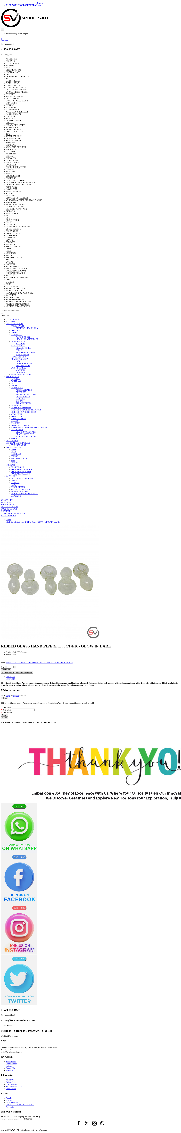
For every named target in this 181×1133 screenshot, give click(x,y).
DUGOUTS (16, 385)
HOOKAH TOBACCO (20, 474)
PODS (13, 485)
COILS (14, 480)
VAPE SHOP (11, 476)
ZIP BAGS (15, 438)
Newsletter (10, 1107)
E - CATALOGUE (13, 319)
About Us (10, 1080)
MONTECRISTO (18, 346)
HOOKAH (10, 465)
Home (8, 520)
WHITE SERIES (22, 355)
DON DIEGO (16, 330)
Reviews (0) (10, 679)
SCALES (14, 421)
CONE (13, 449)
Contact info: (6, 1048)
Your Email (6, 710)
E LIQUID (15, 483)
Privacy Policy (11, 1084)
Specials (9, 1100)
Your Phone (7, 712)
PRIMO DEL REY (18, 357)
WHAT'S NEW (12, 441)
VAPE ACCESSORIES (20, 489)
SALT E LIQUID (18, 487)
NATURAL (20, 344)
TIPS (13, 461)
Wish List (9, 1070)
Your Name (6, 707)
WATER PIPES (17, 430)
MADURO (20, 370)
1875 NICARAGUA (24, 363)
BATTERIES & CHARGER (22, 478)
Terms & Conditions (14, 1086)
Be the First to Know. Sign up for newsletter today (20, 1116)
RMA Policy (11, 1089)
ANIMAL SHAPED (24, 390)
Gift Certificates (12, 1102)
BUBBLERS (21, 392)
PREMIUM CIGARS (14, 324)
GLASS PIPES (17, 388)
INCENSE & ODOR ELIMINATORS (26, 410)
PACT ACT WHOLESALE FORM (21, 5)
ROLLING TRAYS (19, 458)
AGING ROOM (17, 326)
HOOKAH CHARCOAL (21, 472)
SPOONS (20, 401)
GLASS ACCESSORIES (21, 408)
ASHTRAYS (16, 381)
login (8, 696)
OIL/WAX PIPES (23, 396)
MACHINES (16, 454)
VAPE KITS (16, 496)
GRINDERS (16, 405)
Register (40, 3)
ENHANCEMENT (18, 445)
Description (10, 677)
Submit (4, 715)
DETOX (14, 383)
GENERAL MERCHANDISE (18, 443)
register (16, 696)
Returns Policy (11, 1082)
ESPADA (20, 350)
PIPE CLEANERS (18, 419)
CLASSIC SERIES (23, 348)
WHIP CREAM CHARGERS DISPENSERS (29, 427)
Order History (11, 1064)
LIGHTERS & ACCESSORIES (23, 412)
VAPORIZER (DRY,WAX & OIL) (24, 494)
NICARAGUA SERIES (25, 352)
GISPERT (15, 332)
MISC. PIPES (16, 414)
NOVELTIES (16, 416)
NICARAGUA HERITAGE (27, 339)
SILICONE (20, 399)
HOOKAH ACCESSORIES (22, 469)
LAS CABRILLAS (18, 341)
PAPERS (14, 456)
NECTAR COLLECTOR (26, 394)
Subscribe (28, 1119)
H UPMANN (16, 335)
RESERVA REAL (23, 366)
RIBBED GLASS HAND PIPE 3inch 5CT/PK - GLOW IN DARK (33, 522)
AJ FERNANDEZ (23, 337)
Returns (9, 1066)
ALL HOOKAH (17, 467)
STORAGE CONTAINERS (22, 425)
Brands (8, 1098)
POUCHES (10, 321)
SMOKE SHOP (12, 377)
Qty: (2, 667)
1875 (18, 361)
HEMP (13, 452)
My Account (11, 1062)
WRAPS (14, 463)
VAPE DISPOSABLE (20, 491)
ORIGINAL (20, 372)
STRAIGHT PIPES (23, 403)
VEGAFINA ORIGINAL (21, 374)
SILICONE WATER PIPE (26, 436)
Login (39, 5)
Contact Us (10, 1068)
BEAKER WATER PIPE (26, 432)
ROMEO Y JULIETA (19, 359)
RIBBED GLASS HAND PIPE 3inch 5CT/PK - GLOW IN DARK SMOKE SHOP (39, 663)
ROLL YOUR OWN (14, 447)
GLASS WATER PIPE (25, 434)
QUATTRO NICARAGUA (27, 328)
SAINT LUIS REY (18, 368)
